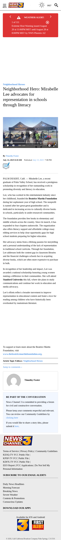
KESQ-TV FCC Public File (16, 454)
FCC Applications (24, 465)
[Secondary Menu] (7, 5)
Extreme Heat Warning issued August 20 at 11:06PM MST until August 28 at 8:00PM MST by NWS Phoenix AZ (30, 29)
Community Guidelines (46, 451)
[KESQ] (19, 5)
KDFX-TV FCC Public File (16, 462)
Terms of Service (11, 451)
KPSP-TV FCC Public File (16, 458)
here (17, 426)
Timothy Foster (12, 156)
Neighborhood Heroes (33, 361)
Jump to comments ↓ (12, 367)
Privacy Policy (27, 451)
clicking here (12, 417)
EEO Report (9, 465)
